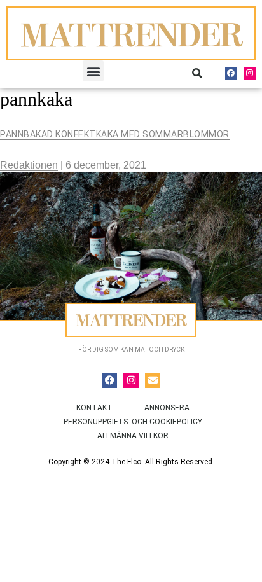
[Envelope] (152, 380)
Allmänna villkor (133, 435)
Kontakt (94, 407)
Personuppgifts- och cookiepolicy (133, 421)
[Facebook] (231, 73)
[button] (93, 70)
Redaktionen (29, 165)
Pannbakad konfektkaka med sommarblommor (115, 134)
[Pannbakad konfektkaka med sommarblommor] (131, 246)
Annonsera (167, 407)
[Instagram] (250, 73)
